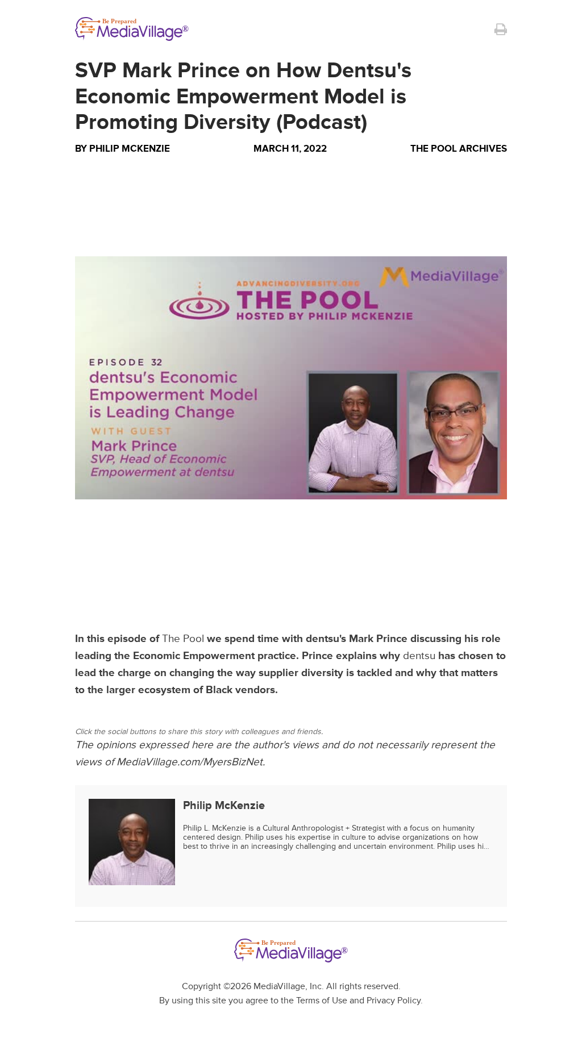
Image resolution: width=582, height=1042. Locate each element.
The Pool (183, 638)
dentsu (419, 655)
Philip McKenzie (129, 149)
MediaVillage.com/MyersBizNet (190, 762)
